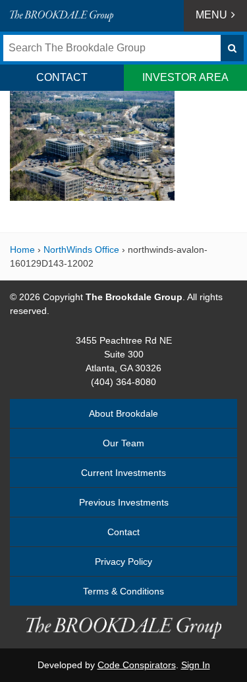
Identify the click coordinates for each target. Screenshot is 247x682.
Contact (123, 532)
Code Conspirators (136, 665)
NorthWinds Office (81, 249)
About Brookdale (123, 413)
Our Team (123, 443)
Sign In (195, 665)
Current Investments (123, 472)
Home (22, 249)
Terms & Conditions (123, 591)
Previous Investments (124, 502)
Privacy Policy (123, 561)
